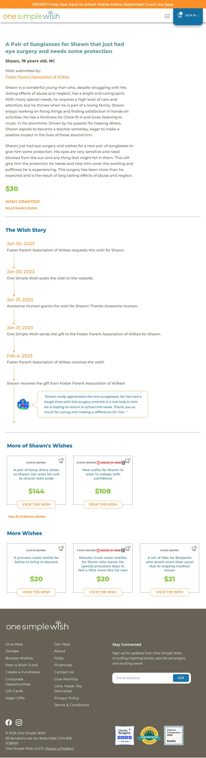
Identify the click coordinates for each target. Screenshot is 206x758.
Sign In (190, 15)
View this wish (36, 504)
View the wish (36, 592)
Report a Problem (59, 749)
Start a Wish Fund (21, 665)
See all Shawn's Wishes (21, 207)
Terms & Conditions (71, 705)
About (59, 651)
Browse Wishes (19, 658)
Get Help (62, 644)
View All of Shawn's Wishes (26, 516)
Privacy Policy (66, 698)
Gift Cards (14, 691)
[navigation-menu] (167, 16)
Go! (181, 678)
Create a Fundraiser (23, 672)
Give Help (14, 644)
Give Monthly (66, 679)
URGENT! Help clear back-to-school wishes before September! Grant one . (103, 4)
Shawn (12, 61)
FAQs (59, 658)
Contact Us (64, 672)
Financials (63, 665)
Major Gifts (15, 698)
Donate (12, 651)
